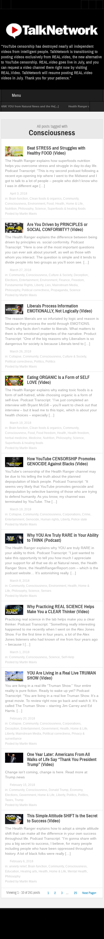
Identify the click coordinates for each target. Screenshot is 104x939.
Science (40, 208)
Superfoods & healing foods (66, 208)
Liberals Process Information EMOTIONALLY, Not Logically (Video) (59, 308)
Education (12, 871)
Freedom (77, 280)
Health (59, 203)
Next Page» (89, 893)
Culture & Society (60, 275)
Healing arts (28, 871)
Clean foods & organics (46, 198)
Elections (11, 280)
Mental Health (77, 871)
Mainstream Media (65, 285)
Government (49, 728)
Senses (46, 591)
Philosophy (25, 208)
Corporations (72, 514)
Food (50, 203)
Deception (81, 275)
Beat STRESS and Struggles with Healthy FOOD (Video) (56, 151)
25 (75, 893)
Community (71, 198)
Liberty (38, 285)
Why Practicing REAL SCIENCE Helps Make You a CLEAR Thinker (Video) (60, 609)
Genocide (32, 519)
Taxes (9, 800)
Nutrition (11, 208)
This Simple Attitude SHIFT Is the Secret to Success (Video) (62, 818)
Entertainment (28, 280)
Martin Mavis (28, 213)
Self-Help (67, 657)
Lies (48, 285)
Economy (76, 790)
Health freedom (78, 433)
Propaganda (59, 290)
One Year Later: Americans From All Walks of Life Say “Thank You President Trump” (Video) (61, 759)
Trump (19, 800)
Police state (79, 519)
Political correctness (35, 290)
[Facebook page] (57, 919)
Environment (36, 203)
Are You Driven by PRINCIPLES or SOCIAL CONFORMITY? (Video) (57, 227)
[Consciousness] (52, 30)
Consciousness (15, 203)
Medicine (35, 438)
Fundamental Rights (19, 285)
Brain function (18, 198)
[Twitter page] (48, 919)
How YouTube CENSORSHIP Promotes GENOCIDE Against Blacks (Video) (61, 461)
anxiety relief (18, 866)
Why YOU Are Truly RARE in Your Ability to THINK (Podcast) (62, 538)
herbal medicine (16, 438)
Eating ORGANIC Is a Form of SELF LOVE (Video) (58, 380)
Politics (39, 361)
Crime (86, 514)
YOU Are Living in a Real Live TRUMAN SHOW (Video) (61, 675)
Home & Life (74, 203)
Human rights (50, 519)
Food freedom (46, 433)
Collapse (15, 356)
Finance (64, 280)
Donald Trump (58, 790)
